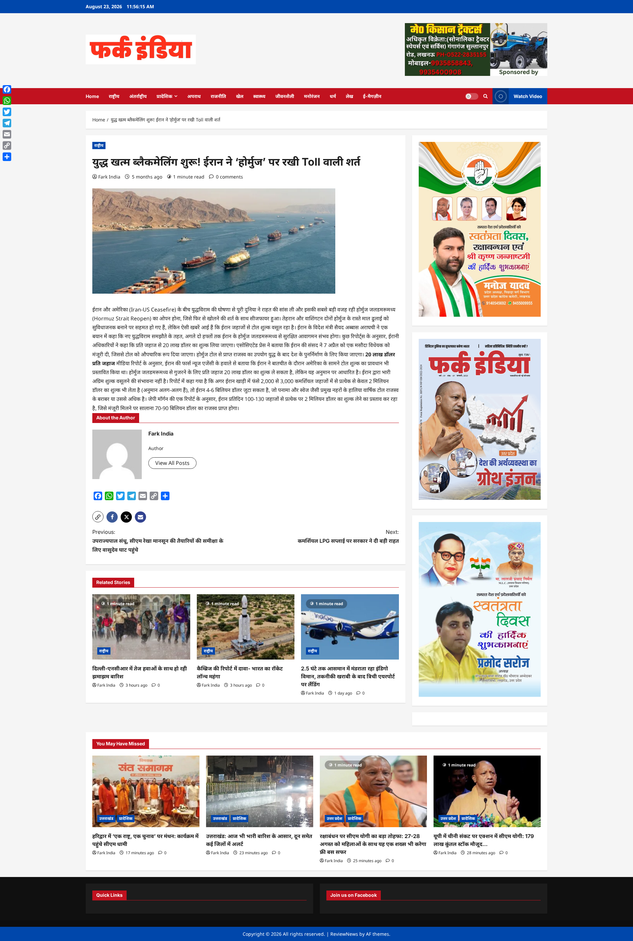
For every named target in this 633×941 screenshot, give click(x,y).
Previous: (157, 541)
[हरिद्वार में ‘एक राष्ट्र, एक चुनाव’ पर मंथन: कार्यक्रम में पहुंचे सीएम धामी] (145, 791)
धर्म (333, 96)
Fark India (109, 177)
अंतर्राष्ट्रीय (138, 96)
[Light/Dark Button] (471, 96)
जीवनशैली (284, 96)
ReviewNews (344, 934)
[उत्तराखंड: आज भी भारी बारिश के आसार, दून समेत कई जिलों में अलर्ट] (259, 791)
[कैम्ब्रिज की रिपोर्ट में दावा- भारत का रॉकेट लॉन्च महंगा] (246, 627)
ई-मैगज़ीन (372, 96)
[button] (98, 516)
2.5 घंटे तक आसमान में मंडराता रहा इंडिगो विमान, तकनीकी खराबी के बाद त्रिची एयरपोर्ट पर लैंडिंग (348, 676)
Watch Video (528, 96)
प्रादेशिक (164, 96)
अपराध (194, 96)
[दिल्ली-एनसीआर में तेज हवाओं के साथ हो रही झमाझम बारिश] (141, 627)
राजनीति (218, 96)
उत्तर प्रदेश (334, 818)
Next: (348, 536)
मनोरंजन (312, 96)
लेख (349, 96)
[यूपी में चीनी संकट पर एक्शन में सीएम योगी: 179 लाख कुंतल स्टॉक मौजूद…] (487, 791)
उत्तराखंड (106, 818)
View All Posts (172, 463)
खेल (239, 96)
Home (92, 96)
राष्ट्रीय (114, 96)
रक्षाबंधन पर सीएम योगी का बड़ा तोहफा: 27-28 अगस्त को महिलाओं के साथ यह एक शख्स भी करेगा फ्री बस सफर (373, 844)
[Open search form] (485, 96)
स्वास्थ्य (259, 96)
